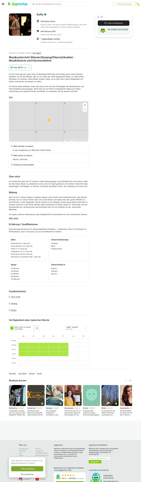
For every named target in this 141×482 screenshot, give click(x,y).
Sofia (40, 15)
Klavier (14, 310)
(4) (23, 408)
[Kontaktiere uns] (138, 4)
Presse (21, 455)
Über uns (38, 449)
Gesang (14, 303)
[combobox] (59, 4)
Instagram (26, 479)
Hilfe (20, 453)
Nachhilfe (12, 373)
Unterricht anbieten (124, 4)
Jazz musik (15, 297)
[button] (102, 17)
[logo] (18, 4)
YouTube (43, 479)
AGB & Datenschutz (42, 455)
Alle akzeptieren (28, 469)
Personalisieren (27, 474)
